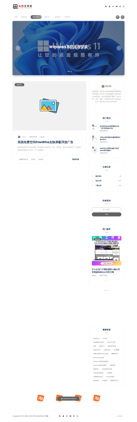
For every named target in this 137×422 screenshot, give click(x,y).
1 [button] (67, 71)
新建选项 (112, 365)
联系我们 (67, 17)
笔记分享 (35, 17)
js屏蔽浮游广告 (23, 159)
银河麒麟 (116, 350)
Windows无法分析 (98, 357)
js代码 (33, 159)
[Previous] (104, 280)
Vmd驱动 (109, 373)
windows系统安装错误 (100, 365)
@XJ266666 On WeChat (68, 398)
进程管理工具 (114, 380)
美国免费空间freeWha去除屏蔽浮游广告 (45, 142)
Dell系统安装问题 (107, 369)
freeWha (40, 159)
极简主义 (102, 346)
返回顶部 (119, 416)
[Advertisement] (106, 307)
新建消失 (96, 369)
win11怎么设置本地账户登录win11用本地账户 (109, 149)
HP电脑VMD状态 (98, 376)
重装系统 (96, 380)
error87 (105, 338)
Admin (24, 137)
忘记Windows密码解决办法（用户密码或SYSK (109, 127)
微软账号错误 (112, 346)
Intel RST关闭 (111, 342)
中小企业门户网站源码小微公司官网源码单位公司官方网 (106, 271)
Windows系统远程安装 (68, 46)
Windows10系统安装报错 (100, 361)
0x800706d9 (96, 350)
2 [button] (71, 71)
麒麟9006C (115, 353)
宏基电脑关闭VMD (98, 342)
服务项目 (24, 17)
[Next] (108, 280)
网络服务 (97, 239)
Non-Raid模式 (110, 376)
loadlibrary (96, 338)
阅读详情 (75, 159)
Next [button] (118, 48)
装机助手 (57, 17)
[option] (68, 48)
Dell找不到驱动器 (98, 373)
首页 (16, 17)
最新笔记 (19, 85)
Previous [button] (18, 48)
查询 (106, 214)
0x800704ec (107, 350)
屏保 (94, 346)
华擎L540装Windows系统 (100, 353)
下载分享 (46, 17)
